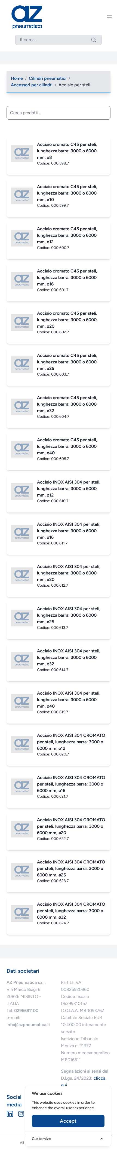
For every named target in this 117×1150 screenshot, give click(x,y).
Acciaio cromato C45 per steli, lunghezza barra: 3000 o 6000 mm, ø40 (67, 446)
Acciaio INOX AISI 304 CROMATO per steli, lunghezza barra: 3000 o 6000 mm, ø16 (71, 784)
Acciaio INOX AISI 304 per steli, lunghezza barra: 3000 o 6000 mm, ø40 (68, 700)
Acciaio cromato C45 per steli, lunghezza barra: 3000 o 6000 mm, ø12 (67, 235)
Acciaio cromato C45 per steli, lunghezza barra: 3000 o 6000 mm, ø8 (67, 151)
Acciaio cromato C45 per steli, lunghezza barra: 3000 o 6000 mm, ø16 (67, 277)
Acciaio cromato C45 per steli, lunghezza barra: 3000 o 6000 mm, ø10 (67, 193)
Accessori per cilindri (32, 84)
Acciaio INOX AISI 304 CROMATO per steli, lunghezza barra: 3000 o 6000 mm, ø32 (71, 911)
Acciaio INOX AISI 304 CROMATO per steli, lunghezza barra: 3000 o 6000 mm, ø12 (71, 742)
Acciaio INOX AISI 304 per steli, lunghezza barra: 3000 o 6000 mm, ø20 (68, 573)
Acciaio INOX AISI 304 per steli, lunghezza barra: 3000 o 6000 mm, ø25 (68, 615)
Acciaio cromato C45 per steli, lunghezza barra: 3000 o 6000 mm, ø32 (67, 404)
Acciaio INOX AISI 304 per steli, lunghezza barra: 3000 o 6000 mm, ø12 (68, 488)
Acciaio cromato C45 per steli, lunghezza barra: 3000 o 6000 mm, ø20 (67, 320)
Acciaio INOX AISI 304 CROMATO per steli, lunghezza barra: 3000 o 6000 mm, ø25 (71, 868)
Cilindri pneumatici (47, 78)
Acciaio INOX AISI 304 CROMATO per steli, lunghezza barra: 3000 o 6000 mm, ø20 (71, 826)
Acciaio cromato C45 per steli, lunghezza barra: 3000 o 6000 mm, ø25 (67, 362)
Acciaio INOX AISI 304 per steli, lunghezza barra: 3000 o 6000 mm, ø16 (68, 531)
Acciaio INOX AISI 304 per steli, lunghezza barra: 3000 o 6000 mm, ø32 (68, 657)
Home (17, 78)
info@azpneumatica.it (28, 1024)
